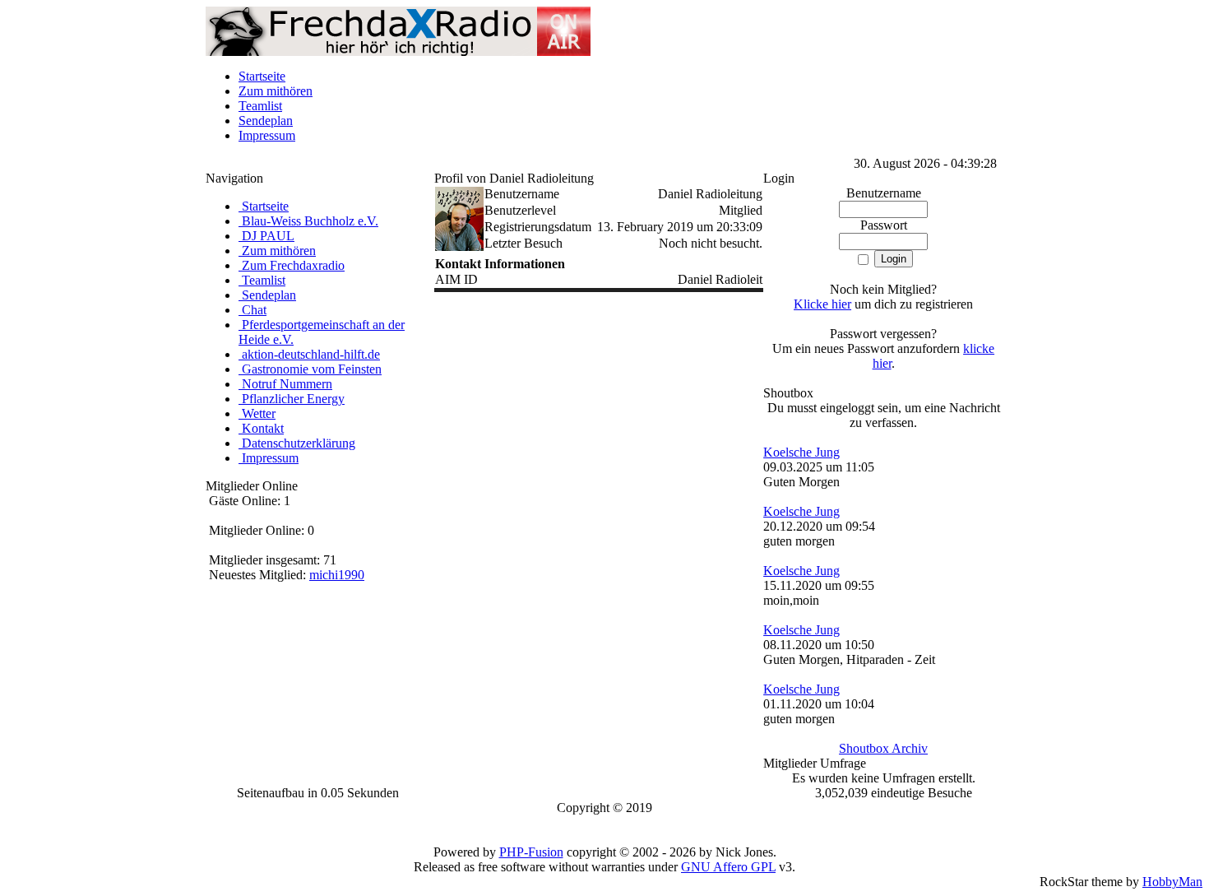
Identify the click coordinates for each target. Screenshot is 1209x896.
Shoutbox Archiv (883, 748)
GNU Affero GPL (728, 867)
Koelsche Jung (801, 452)
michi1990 (336, 575)
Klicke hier (822, 304)
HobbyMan (1172, 882)
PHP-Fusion (531, 852)
